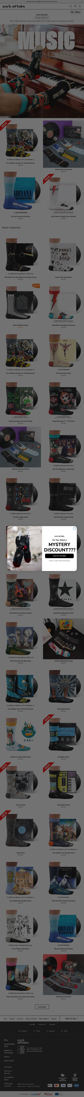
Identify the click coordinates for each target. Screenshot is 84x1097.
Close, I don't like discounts (59, 561)
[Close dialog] (74, 528)
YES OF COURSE (59, 556)
